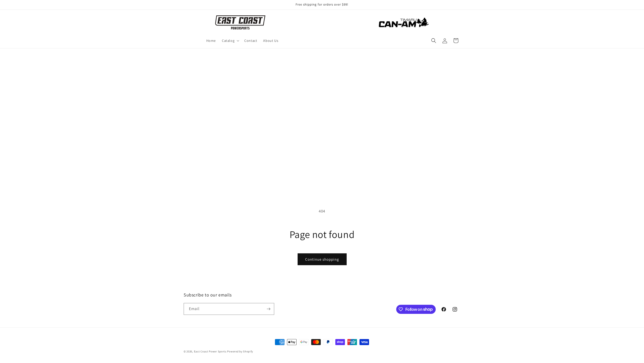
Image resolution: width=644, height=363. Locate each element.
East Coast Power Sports (210, 351)
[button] (230, 40)
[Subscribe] (268, 309)
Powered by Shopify (240, 351)
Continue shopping (322, 259)
